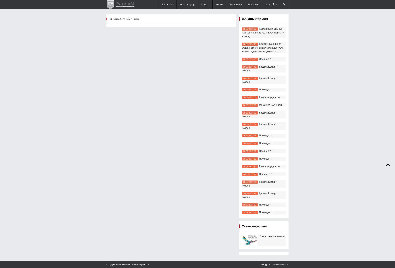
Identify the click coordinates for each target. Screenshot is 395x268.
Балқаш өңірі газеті (140, 264)
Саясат (205, 4)
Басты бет (167, 4)
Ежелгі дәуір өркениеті (272, 236)
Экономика (235, 4)
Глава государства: (270, 97)
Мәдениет (254, 4)
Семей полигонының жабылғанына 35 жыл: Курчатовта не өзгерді (263, 32)
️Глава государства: (270, 166)
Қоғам (219, 4)
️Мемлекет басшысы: (271, 105)
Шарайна (271, 4)
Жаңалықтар (187, 4)
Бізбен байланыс (281, 264)
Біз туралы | (267, 264)
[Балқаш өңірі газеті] (121, 4)
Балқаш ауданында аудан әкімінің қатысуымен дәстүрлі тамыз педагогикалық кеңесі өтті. (262, 48)
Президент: (265, 59)
